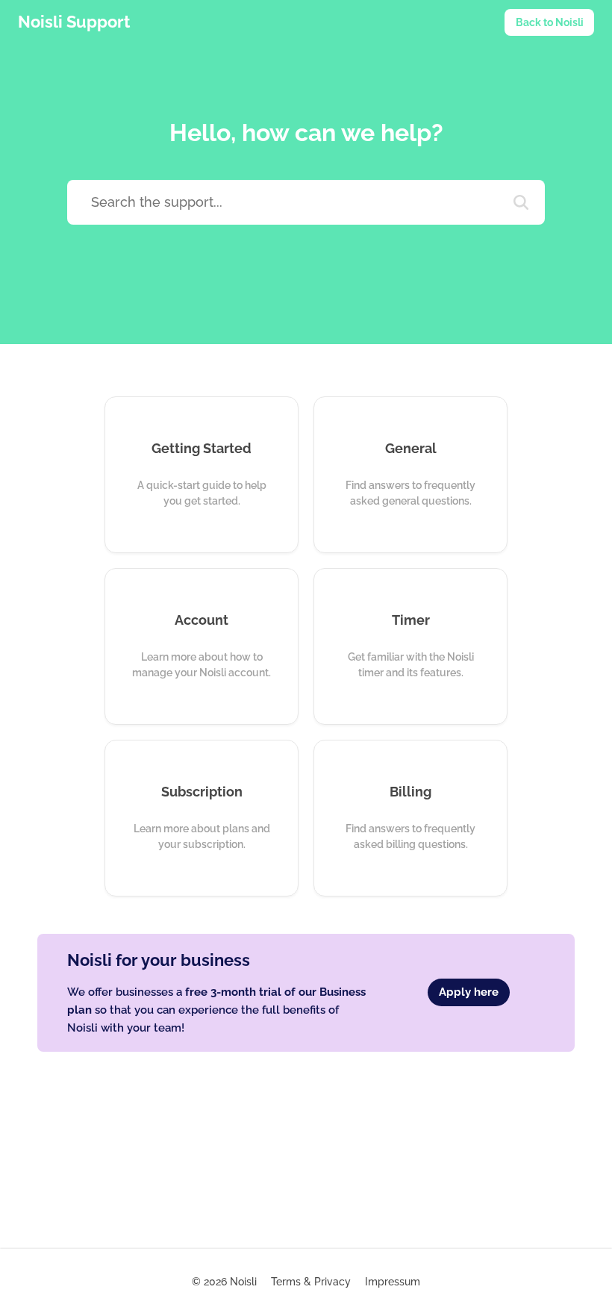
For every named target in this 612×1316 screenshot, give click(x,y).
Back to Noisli (550, 22)
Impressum (392, 1282)
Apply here (469, 992)
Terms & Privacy (311, 1282)
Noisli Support (74, 21)
